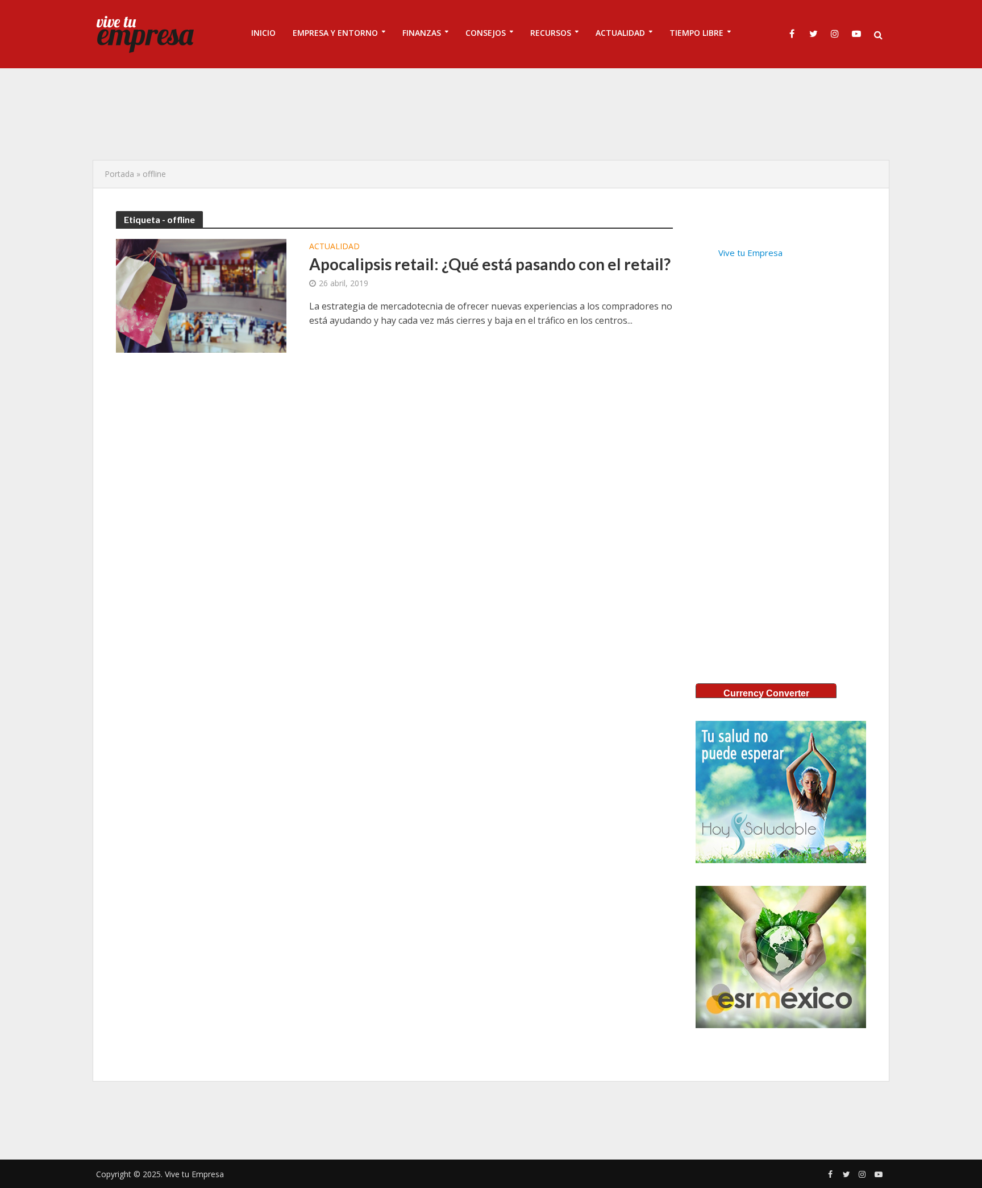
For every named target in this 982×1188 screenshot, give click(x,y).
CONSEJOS (485, 32)
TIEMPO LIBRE (696, 32)
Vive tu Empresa (750, 252)
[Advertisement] (491, 114)
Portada (119, 173)
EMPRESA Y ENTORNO (335, 32)
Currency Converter (766, 693)
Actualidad (334, 246)
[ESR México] (781, 957)
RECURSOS (550, 32)
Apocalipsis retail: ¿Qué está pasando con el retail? (490, 264)
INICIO (263, 32)
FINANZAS (421, 32)
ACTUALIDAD (620, 32)
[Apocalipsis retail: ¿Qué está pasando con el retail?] (201, 294)
